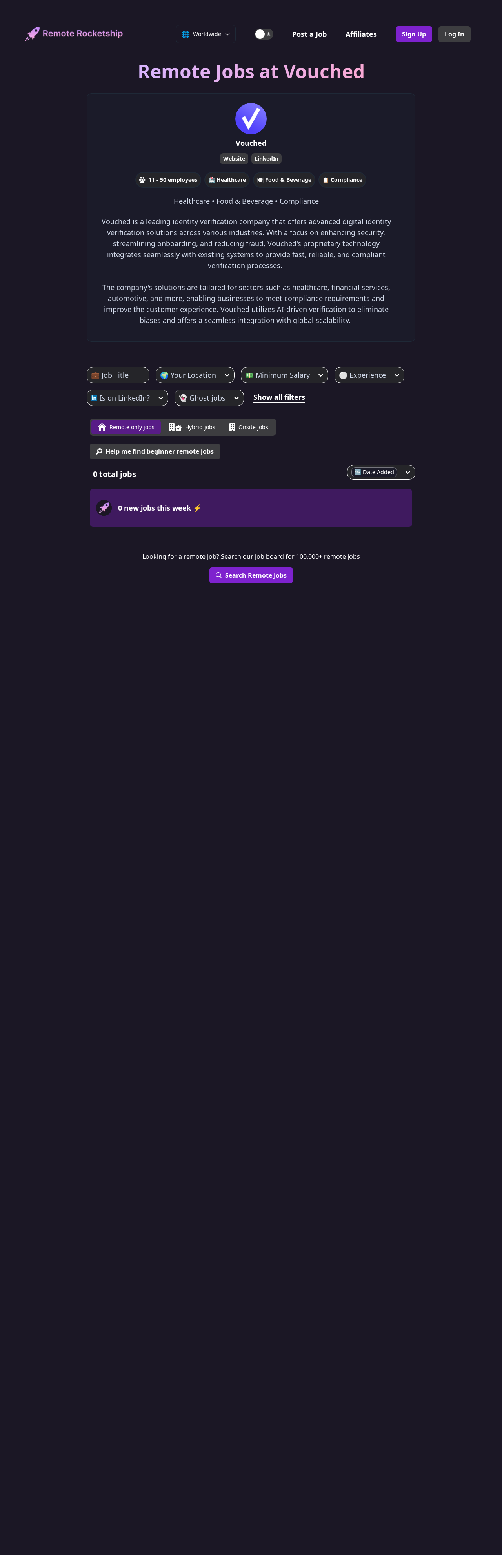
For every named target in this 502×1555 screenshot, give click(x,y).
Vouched (251, 143)
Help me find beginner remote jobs (159, 451)
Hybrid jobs (200, 427)
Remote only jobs (132, 427)
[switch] (264, 34)
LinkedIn (266, 158)
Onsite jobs (253, 427)
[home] (74, 34)
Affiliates (361, 34)
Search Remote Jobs (256, 575)
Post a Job (309, 34)
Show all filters (279, 397)
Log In (454, 34)
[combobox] (92, 375)
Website (234, 158)
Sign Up (414, 34)
